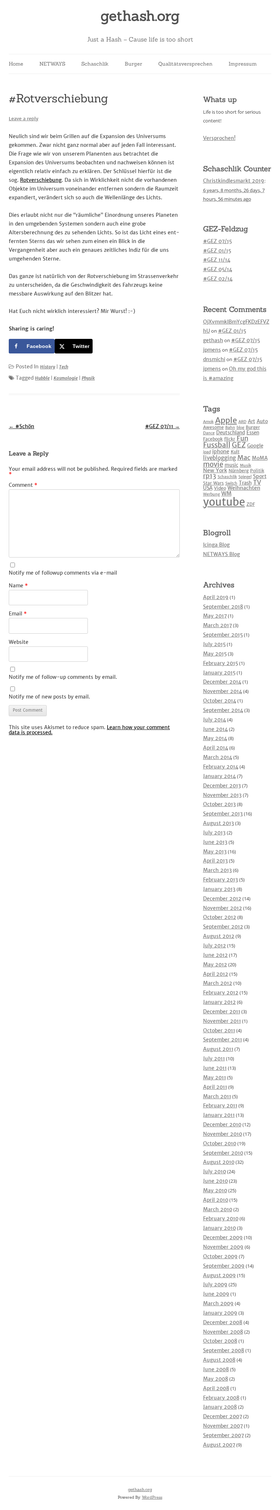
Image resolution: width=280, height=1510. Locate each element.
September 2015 (223, 634)
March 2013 (217, 870)
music (231, 465)
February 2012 (220, 992)
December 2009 (223, 1237)
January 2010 (219, 1228)
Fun (242, 438)
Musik (245, 465)
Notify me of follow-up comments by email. (63, 677)
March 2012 (217, 983)
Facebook (213, 439)
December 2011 (221, 1011)
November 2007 (223, 1426)
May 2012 (215, 964)
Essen (252, 433)
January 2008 (220, 1407)
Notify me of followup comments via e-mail (63, 573)
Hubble (42, 378)
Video (220, 488)
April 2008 (216, 1388)
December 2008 (222, 1322)
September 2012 (223, 926)
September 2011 (222, 1039)
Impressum (243, 63)
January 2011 (219, 1115)
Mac (243, 457)
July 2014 (214, 719)
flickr (229, 439)
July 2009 (215, 1284)
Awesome (213, 427)
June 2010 (215, 1181)
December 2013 (222, 785)
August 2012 (218, 936)
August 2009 (219, 1275)
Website (18, 642)
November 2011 (222, 1021)
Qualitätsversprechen (185, 63)
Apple (226, 420)
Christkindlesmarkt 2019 (233, 180)
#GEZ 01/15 (217, 250)
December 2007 (222, 1416)
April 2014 (215, 747)
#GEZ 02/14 (218, 278)
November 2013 (222, 795)
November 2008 (223, 1332)
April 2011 (215, 1087)
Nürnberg (239, 470)
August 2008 (219, 1360)
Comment (23, 485)
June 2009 (216, 1294)
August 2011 (218, 1049)
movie (213, 464)
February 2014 (220, 766)
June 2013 (215, 842)
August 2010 (218, 1162)
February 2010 (220, 1218)
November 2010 (222, 1134)
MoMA (260, 458)
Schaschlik (95, 63)
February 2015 (220, 663)
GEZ (239, 445)
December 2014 (222, 681)
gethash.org (140, 16)
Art (251, 421)
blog (240, 427)
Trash (245, 483)
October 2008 (220, 1341)
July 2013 (214, 832)
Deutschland (230, 433)
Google (255, 446)
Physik (88, 378)
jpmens (212, 350)
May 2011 (214, 1077)
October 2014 (219, 700)
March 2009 (218, 1303)
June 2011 (215, 1068)
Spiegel (245, 476)
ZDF (250, 504)
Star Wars (213, 483)
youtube (224, 502)
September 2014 (223, 710)
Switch (231, 483)
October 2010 (219, 1143)
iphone (220, 451)
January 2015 (219, 672)
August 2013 (218, 823)
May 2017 (215, 616)
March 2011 (217, 1096)
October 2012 (219, 917)
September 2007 (223, 1435)
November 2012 (222, 908)
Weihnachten (244, 488)
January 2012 (219, 1002)
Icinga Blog (216, 544)
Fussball (216, 445)
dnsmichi (214, 359)
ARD (242, 421)
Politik (257, 470)
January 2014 (219, 776)
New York (215, 470)
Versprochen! (219, 138)
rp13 (209, 476)
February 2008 (221, 1397)
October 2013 (219, 804)
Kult (235, 451)
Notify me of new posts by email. (49, 696)
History (47, 366)
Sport (260, 476)
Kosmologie (66, 378)
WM (226, 493)
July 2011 (214, 1058)
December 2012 (222, 898)
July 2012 (214, 945)
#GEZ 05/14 (217, 269)
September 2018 (223, 606)
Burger (133, 63)
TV (257, 482)
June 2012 (215, 955)
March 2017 (217, 625)
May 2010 (215, 1190)
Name (18, 585)
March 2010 (217, 1209)
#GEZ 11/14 (216, 260)
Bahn (230, 427)
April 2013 (215, 860)
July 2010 (214, 1171)
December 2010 (222, 1124)
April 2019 (216, 597)
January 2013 (219, 889)
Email (18, 613)
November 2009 (223, 1247)
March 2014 (217, 757)
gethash (213, 340)
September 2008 (223, 1350)
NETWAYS (52, 63)
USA (208, 488)
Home (16, 63)
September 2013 (223, 813)
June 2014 (215, 729)
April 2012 (215, 974)
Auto (262, 421)
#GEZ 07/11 (162, 426)
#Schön (21, 426)
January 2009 (220, 1313)
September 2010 (223, 1153)
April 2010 (215, 1200)
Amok (208, 421)
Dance (209, 433)
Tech (63, 366)
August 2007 (219, 1444)
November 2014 (222, 691)
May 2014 (215, 738)
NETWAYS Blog (221, 554)
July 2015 (214, 644)
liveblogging (219, 457)
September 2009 (224, 1266)
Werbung (211, 494)
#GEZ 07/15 (217, 241)
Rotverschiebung (41, 180)
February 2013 (220, 879)
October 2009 (220, 1256)
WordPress (152, 1497)
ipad (207, 452)
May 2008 (215, 1379)
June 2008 (216, 1369)
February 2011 (220, 1105)
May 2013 (215, 851)
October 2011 (219, 1030)
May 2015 (215, 653)
